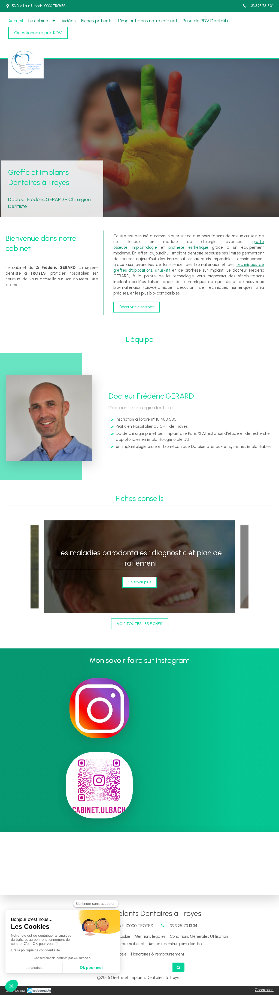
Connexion (264, 989)
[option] (139, 566)
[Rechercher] (178, 967)
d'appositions (140, 270)
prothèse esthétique (188, 247)
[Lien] (99, 708)
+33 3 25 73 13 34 (182, 925)
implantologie (144, 247)
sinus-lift (162, 270)
